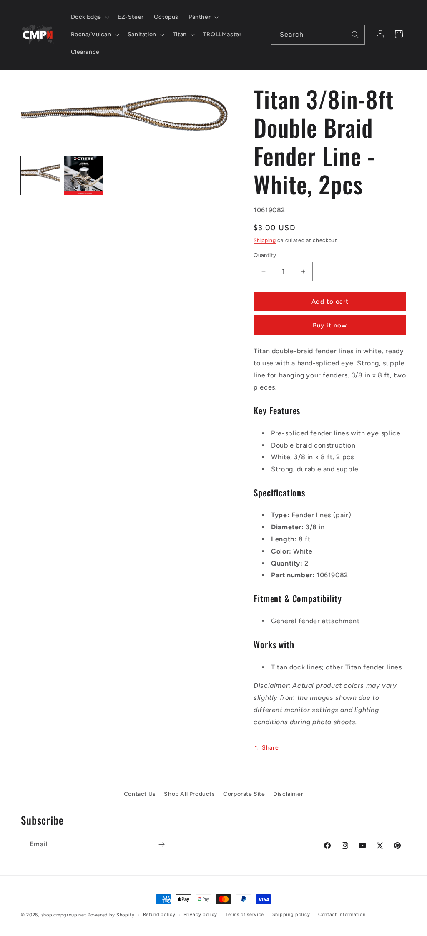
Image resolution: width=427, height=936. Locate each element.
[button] (89, 17)
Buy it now (330, 325)
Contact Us (140, 794)
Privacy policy (200, 914)
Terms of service (245, 914)
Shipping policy (291, 914)
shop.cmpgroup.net (63, 915)
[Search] (355, 34)
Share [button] (270, 747)
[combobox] (317, 34)
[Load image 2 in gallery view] (83, 175)
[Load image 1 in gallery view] (40, 175)
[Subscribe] (161, 844)
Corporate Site (244, 794)
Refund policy (159, 914)
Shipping (265, 240)
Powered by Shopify (111, 915)
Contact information (341, 914)
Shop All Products (189, 794)
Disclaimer (288, 794)
